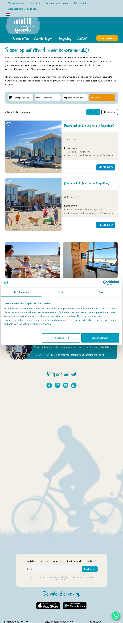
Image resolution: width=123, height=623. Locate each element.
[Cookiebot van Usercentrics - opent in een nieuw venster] (105, 282)
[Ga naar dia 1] (21, 169)
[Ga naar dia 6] (34, 169)
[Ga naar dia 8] (39, 169)
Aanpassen (59, 337)
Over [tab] (101, 292)
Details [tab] (62, 292)
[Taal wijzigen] (8, 14)
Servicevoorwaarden (78, 577)
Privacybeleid (59, 577)
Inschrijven (89, 568)
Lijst (94, 112)
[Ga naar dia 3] (27, 169)
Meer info (105, 167)
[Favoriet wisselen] (8, 124)
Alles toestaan (100, 337)
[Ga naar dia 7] (37, 169)
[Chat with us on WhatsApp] (115, 615)
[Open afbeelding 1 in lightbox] (57, 168)
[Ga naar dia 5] (32, 169)
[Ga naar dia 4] (29, 169)
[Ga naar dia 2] (24, 169)
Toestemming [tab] (21, 292)
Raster (111, 112)
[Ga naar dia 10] (44, 169)
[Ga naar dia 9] (42, 169)
